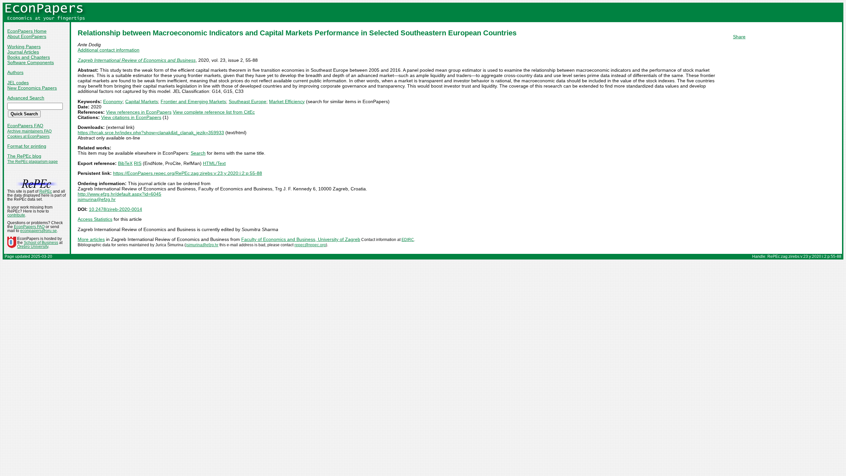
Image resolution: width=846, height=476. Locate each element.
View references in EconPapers (139, 112)
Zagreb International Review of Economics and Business (137, 60)
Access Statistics (95, 219)
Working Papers (24, 46)
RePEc (45, 191)
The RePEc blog (24, 156)
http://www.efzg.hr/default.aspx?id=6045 (119, 194)
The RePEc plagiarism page (32, 162)
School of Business (41, 243)
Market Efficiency (287, 101)
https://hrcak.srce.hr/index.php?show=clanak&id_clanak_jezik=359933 (151, 132)
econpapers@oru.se (38, 231)
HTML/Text (214, 163)
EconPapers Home (27, 31)
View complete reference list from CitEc (214, 112)
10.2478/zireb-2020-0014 (115, 209)
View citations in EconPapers (131, 117)
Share (739, 36)
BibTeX (125, 163)
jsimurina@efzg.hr (97, 199)
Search (198, 153)
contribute (16, 215)
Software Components (30, 62)
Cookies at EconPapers (28, 137)
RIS (137, 163)
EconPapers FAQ (25, 125)
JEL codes (18, 82)
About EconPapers (26, 36)
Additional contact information (108, 50)
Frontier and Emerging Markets (193, 101)
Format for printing (26, 146)
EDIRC (408, 240)
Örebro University (32, 247)
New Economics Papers (32, 88)
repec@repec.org (310, 245)
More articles (91, 239)
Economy (113, 101)
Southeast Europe (247, 101)
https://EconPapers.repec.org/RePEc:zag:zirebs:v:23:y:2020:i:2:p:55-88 (187, 173)
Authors (15, 72)
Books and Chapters (28, 57)
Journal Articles (23, 52)
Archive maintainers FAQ (29, 131)
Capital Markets (141, 101)
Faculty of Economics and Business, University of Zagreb (300, 239)
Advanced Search (25, 97)
